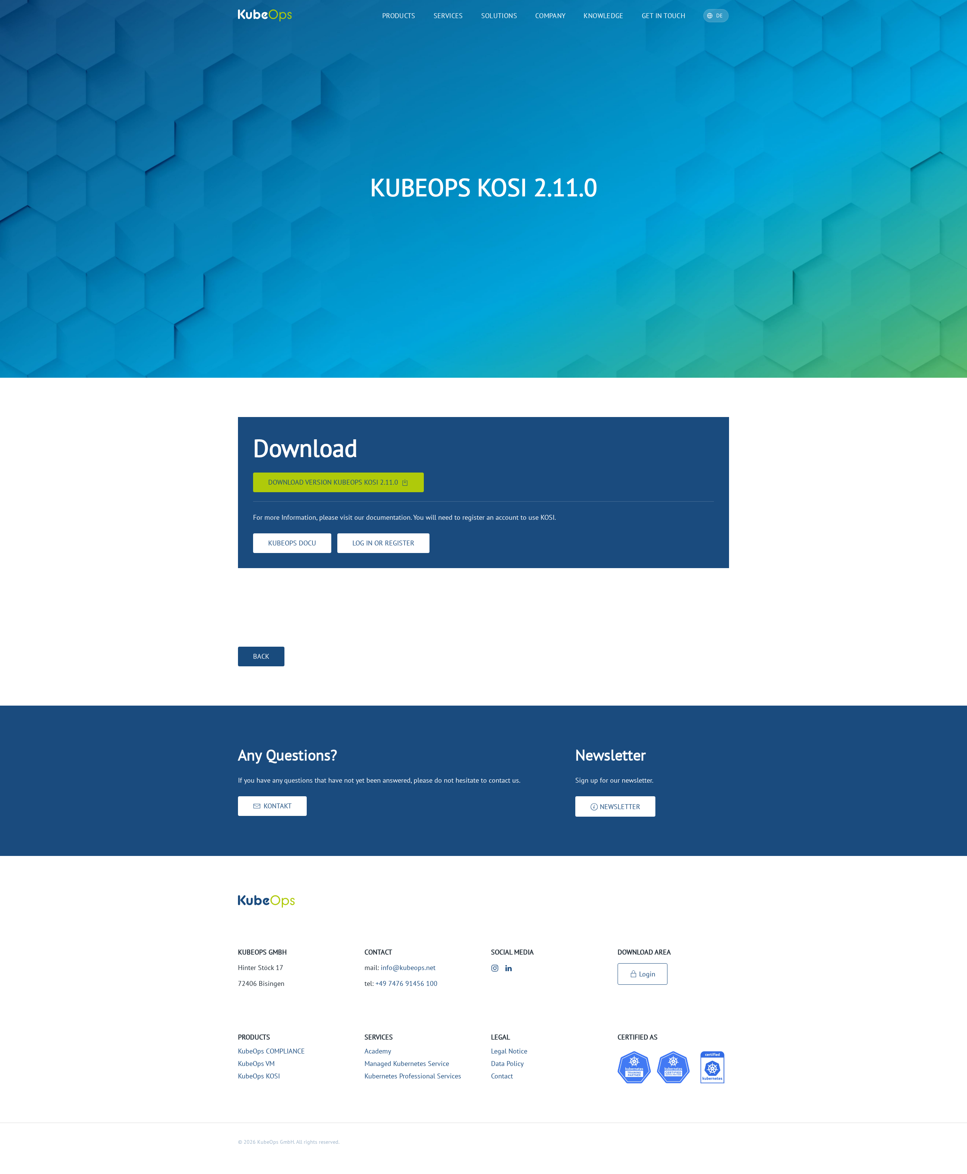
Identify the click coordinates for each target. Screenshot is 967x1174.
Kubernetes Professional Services (413, 1076)
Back (261, 656)
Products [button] (399, 15)
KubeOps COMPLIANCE (271, 1051)
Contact (502, 1076)
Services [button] (448, 15)
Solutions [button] (499, 15)
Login (647, 974)
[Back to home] (265, 15)
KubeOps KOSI (259, 1076)
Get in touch (663, 15)
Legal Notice (509, 1051)
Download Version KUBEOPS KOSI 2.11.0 (333, 482)
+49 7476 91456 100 (406, 983)
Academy (378, 1051)
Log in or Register (383, 543)
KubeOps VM (256, 1063)
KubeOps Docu (292, 543)
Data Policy (507, 1063)
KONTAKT (278, 806)
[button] (615, 806)
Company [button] (550, 15)
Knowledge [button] (603, 15)
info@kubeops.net (408, 967)
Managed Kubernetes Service (407, 1063)
